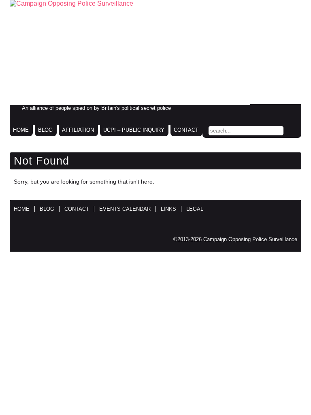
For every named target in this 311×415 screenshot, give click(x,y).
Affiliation (78, 130)
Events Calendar (125, 209)
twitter (273, 110)
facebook (256, 110)
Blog (45, 130)
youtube (290, 110)
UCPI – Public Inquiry (133, 130)
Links (168, 209)
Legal (194, 209)
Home (21, 130)
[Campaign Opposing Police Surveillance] (155, 52)
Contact (186, 130)
